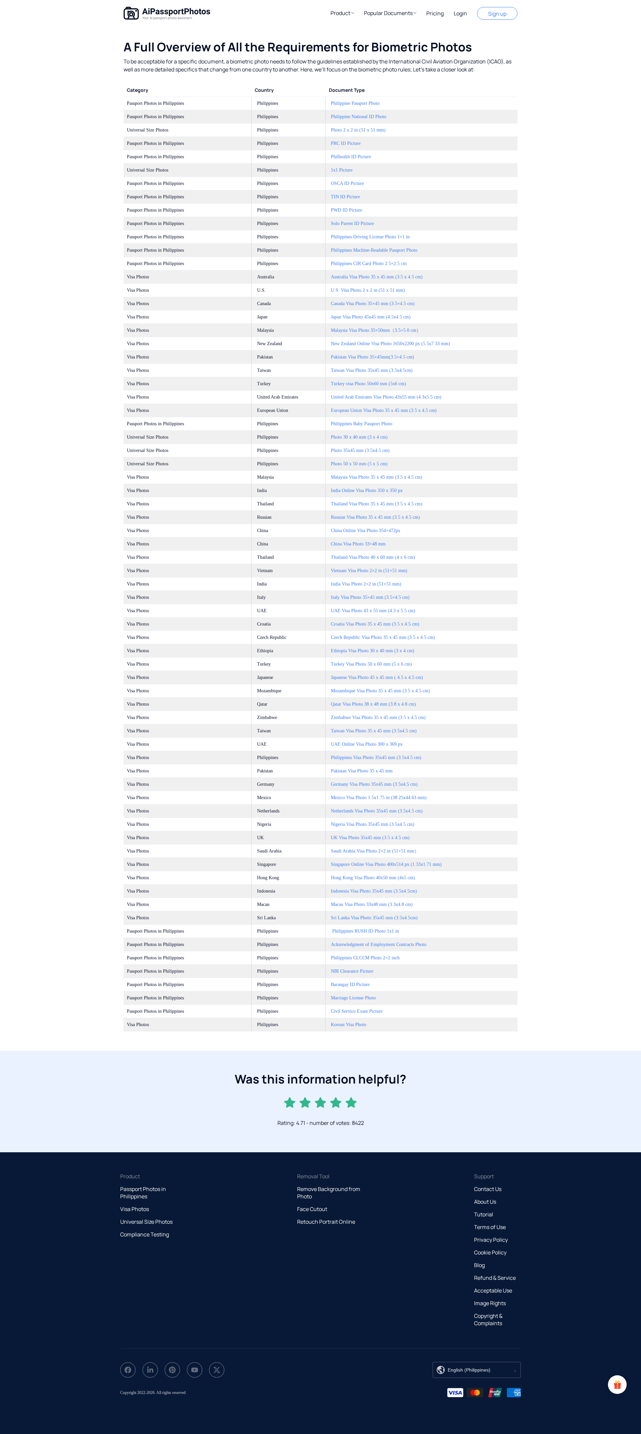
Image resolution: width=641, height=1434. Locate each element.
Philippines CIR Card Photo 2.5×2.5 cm (369, 263)
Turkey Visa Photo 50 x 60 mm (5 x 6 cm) (371, 664)
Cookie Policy (490, 1252)
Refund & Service (495, 1277)
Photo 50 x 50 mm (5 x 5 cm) (359, 463)
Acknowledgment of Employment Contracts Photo (378, 944)
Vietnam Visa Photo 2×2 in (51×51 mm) (369, 570)
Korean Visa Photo (348, 1024)
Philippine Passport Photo (355, 103)
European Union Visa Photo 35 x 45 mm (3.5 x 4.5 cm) (384, 410)
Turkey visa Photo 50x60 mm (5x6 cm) (368, 383)
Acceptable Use (493, 1290)
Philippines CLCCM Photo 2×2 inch (365, 957)
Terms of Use (490, 1227)
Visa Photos (134, 1209)
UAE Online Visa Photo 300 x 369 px (367, 744)
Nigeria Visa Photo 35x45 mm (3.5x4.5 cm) (372, 824)
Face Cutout (312, 1209)
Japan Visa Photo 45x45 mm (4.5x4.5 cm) (371, 316)
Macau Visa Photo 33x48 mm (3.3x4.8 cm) (372, 904)
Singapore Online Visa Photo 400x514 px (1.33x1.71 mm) (386, 864)
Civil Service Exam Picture (357, 1011)
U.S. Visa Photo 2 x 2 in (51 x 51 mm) (368, 290)
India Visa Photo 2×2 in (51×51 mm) (366, 583)
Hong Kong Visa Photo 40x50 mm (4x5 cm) (373, 877)
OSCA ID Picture (347, 183)
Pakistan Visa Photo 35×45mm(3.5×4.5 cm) (372, 357)
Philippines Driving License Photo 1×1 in (370, 236)
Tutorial (483, 1214)
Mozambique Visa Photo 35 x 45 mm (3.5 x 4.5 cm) (380, 690)
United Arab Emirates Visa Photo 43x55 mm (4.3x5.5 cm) (386, 397)
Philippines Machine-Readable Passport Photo (374, 250)
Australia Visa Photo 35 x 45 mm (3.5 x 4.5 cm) (377, 276)
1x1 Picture (342, 170)
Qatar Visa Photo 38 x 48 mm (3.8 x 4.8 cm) (373, 704)
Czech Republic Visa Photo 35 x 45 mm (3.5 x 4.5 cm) (383, 637)
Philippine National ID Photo (358, 116)
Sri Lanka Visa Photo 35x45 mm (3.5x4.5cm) (374, 917)
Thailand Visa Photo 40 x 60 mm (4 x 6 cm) (373, 557)
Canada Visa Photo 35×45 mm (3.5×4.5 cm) (373, 303)
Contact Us (487, 1189)
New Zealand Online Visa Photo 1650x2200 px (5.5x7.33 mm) (390, 343)
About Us (485, 1201)
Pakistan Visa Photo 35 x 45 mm (362, 770)
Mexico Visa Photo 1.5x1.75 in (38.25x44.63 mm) (379, 797)
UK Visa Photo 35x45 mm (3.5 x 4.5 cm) (370, 837)
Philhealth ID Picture (351, 156)
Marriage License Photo (353, 997)
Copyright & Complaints (488, 1319)
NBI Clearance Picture (352, 971)
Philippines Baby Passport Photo (361, 423)
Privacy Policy (491, 1239)
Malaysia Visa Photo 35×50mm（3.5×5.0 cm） (376, 330)
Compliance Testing (144, 1234)
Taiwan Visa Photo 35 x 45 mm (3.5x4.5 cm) (374, 730)
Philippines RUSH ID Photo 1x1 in (365, 931)
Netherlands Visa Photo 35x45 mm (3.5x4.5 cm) (377, 810)
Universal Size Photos (146, 1221)
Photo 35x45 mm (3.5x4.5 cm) (360, 450)
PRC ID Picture (346, 143)
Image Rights (490, 1303)
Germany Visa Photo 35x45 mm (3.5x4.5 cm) (374, 784)
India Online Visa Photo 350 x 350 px (367, 490)
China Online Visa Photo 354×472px (365, 530)
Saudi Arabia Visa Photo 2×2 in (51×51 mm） (375, 851)
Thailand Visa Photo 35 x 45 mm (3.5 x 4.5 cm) (376, 503)
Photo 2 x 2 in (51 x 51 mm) (358, 130)
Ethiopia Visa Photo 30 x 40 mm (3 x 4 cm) (372, 650)
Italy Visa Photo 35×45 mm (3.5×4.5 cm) (370, 597)
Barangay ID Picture (350, 984)
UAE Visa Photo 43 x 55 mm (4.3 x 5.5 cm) (373, 610)
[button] (342, 13)
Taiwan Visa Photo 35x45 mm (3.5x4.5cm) (372, 370)
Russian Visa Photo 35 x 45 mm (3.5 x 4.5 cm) (375, 517)
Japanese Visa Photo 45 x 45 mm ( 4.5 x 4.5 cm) (377, 677)
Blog (479, 1265)
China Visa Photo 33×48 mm (358, 543)
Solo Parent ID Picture (352, 223)
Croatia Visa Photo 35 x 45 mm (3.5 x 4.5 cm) (375, 624)
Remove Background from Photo (328, 1192)
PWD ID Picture (346, 210)
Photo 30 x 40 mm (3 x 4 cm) (359, 437)
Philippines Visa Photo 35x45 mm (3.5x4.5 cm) (376, 757)
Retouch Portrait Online (326, 1221)
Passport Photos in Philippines (143, 1192)
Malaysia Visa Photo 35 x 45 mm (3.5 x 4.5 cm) (376, 477)
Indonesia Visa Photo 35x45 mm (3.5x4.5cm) (374, 891)
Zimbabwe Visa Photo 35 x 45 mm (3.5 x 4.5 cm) (378, 717)
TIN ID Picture (345, 196)
